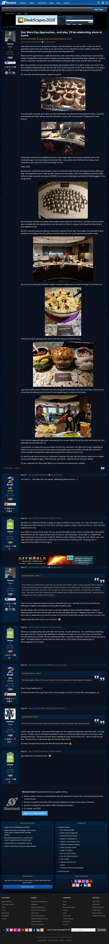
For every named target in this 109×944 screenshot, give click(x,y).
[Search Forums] (107, 3)
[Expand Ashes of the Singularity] (59, 833)
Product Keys (96, 910)
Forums (65, 924)
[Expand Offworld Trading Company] (59, 844)
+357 (10, 542)
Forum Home (10, 13)
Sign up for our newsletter (58, 930)
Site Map (68, 940)
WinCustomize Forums (58, 665)
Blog (58, 3)
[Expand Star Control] (59, 859)
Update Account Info (98, 916)
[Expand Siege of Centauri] (59, 850)
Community (42, 3)
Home (5, 27)
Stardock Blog (25, 27)
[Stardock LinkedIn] (85, 885)
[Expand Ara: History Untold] (59, 830)
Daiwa (10, 531)
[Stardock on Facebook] (76, 881)
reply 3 (38, 673)
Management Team (69, 907)
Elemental (34, 904)
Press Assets (67, 916)
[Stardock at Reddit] (74, 885)
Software (23, 3)
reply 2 (38, 575)
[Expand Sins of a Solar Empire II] (59, 856)
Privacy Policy (42, 940)
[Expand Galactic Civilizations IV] (59, 838)
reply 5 (36, 717)
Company (67, 898)
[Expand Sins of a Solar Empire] (59, 853)
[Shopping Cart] (102, 3)
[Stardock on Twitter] (72, 881)
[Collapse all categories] (105, 827)
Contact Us (66, 921)
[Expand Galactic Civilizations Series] (59, 841)
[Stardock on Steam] (91, 881)
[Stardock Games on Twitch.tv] (83, 881)
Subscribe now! (27, 887)
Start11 (4, 907)
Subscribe (101, 930)
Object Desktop (6, 901)
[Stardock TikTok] (81, 885)
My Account (96, 904)
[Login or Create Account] (99, 3)
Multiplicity (5, 916)
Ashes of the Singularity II (39, 901)
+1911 (10, 499)
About (65, 901)
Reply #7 (24, 751)
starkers (10, 721)
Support (66, 3)
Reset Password (97, 913)
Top (104, 475)
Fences (4, 910)
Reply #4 (24, 627)
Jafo (10, 488)
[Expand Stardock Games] (56, 827)
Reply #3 (24, 567)
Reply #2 (24, 518)
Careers (65, 910)
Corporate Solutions (8, 904)
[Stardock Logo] (8, 2)
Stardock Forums (49, 42)
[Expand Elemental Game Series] (59, 835)
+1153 (10, 735)
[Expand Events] (59, 865)
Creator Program (68, 919)
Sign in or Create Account (35, 813)
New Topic (99, 9)
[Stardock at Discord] (78, 885)
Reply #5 (24, 665)
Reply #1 (24, 475)
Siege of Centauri (36, 921)
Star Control (35, 913)
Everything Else (14, 27)
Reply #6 (24, 708)
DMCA (62, 940)
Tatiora (10, 44)
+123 (10, 57)
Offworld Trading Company (39, 919)
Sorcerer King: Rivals (37, 924)
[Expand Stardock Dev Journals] (59, 862)
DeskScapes (5, 913)
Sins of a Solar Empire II (38, 910)
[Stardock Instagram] (87, 881)
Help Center (96, 901)
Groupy (4, 919)
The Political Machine (37, 916)
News (51, 3)
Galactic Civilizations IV (38, 907)
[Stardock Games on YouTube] (79, 881)
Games (31, 3)
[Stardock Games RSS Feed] (89, 885)
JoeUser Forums (56, 518)
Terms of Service (53, 940)
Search (19, 13)
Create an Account (98, 907)
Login (25, 13)
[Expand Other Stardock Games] (59, 847)
